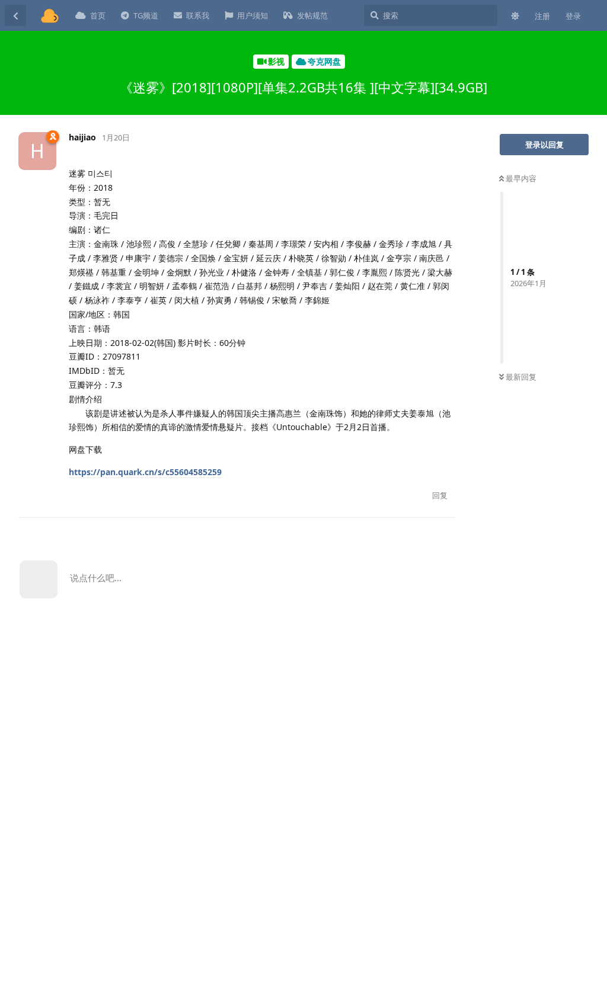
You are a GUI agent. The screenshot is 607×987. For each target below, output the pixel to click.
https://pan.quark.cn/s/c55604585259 (145, 472)
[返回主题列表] (15, 15)
